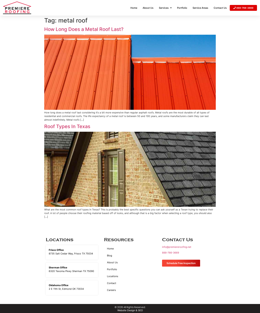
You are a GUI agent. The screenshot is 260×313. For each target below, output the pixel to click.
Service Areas (200, 7)
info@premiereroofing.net (176, 246)
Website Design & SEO (130, 310)
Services (164, 7)
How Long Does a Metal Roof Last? (84, 29)
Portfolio (182, 7)
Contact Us (220, 7)
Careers (111, 290)
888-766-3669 (170, 252)
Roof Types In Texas (67, 126)
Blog (109, 255)
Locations (112, 276)
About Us (148, 7)
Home (133, 7)
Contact (111, 283)
